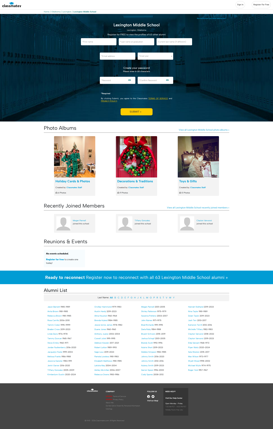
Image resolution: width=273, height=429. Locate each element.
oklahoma (55, 12)
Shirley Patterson (149, 311)
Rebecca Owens (101, 374)
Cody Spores (147, 374)
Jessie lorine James (103, 325)
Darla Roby (146, 329)
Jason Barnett (53, 307)
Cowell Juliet (100, 338)
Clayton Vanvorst (204, 220)
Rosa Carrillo (53, 320)
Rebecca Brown (54, 316)
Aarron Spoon (147, 370)
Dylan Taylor (193, 316)
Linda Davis (52, 334)
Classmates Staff (74, 187)
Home (46, 12)
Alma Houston (100, 316)
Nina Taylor (193, 311)
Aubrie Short (147, 347)
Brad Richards (147, 325)
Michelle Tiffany (195, 329)
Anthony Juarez (101, 334)
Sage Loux (99, 352)
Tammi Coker (53, 325)
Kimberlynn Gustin (56, 374)
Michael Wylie (194, 365)
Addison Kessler (101, 343)
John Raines (146, 320)
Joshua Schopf (148, 338)
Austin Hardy (100, 311)
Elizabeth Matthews (103, 361)
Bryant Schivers (148, 334)
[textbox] (155, 56)
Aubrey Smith (147, 365)
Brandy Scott (147, 343)
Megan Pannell (79, 220)
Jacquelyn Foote (54, 352)
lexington (66, 12)
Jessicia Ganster (55, 361)
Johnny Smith (147, 356)
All (111, 297)
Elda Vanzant (194, 343)
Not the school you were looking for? (211, 18)
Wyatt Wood (193, 361)
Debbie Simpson (148, 352)
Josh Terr (192, 320)
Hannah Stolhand (195, 307)
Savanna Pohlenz (148, 316)
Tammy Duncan (54, 338)
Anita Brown (53, 311)
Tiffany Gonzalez (142, 220)
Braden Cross (53, 329)
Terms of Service (158, 98)
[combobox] (155, 56)
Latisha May (99, 365)
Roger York (193, 370)
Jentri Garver (53, 365)
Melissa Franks (54, 356)
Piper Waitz (193, 347)
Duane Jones (100, 329)
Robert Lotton (100, 347)
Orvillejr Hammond (103, 307)
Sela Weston (193, 352)
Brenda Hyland (100, 320)
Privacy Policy (109, 101)
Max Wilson (193, 356)
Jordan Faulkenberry (56, 347)
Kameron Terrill (195, 325)
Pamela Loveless (101, 356)
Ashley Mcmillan (101, 370)
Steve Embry (53, 343)
